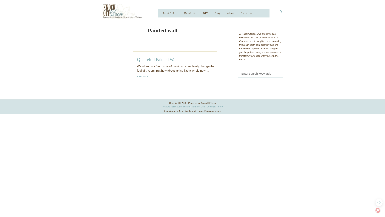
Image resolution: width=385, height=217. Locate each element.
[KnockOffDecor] (132, 12)
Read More (142, 76)
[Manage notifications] (378, 210)
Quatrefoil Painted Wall (157, 59)
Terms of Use (198, 106)
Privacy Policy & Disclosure (176, 106)
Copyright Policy (215, 106)
